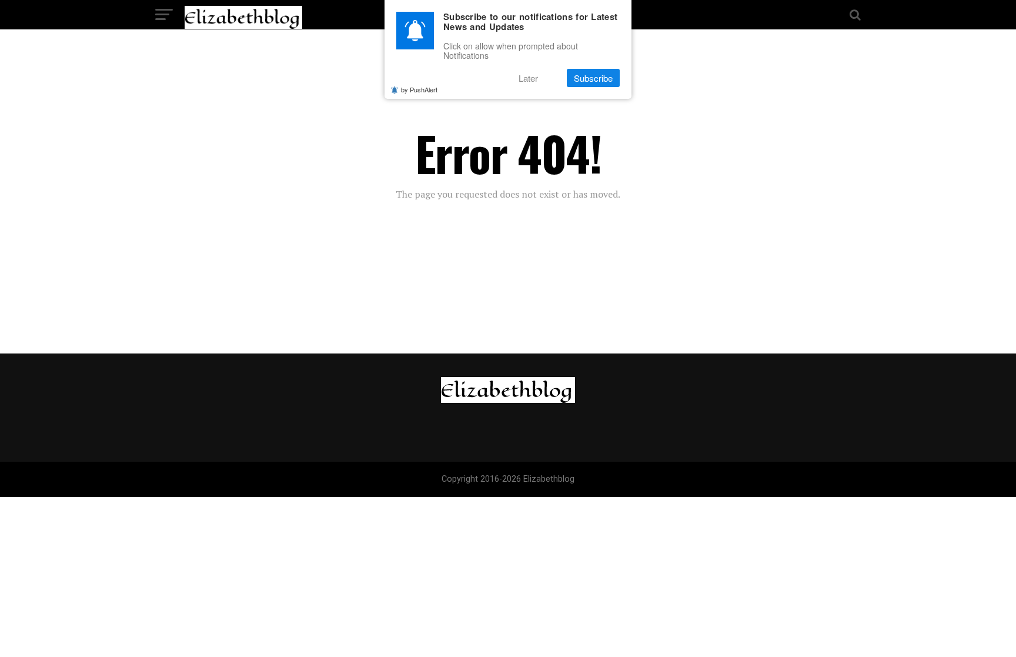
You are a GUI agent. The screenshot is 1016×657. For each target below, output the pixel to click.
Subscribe (593, 78)
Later (528, 78)
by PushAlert (419, 89)
